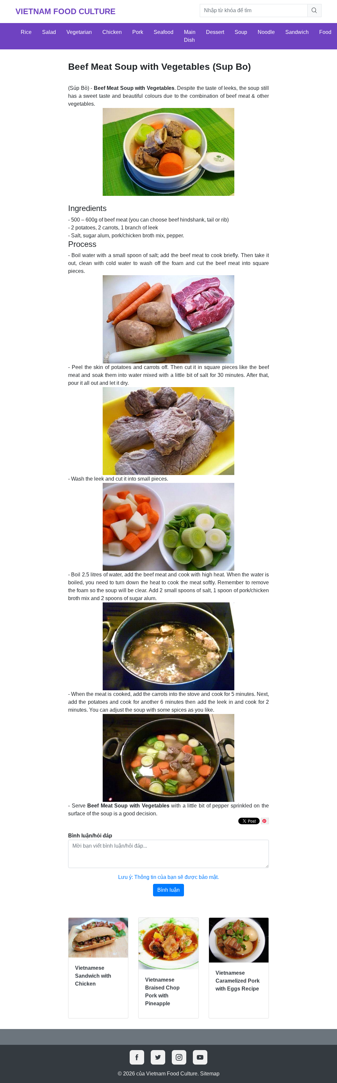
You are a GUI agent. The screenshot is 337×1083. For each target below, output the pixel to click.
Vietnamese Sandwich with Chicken (93, 976)
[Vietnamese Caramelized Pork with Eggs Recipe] (239, 940)
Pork (137, 32)
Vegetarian (79, 32)
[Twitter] (158, 1057)
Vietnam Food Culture (65, 11)
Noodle (266, 32)
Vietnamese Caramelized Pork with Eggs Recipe (238, 980)
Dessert (215, 32)
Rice (26, 32)
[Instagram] (179, 1057)
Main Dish (189, 36)
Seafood (163, 32)
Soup (241, 32)
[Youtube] (200, 1057)
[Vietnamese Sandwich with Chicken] (98, 938)
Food (325, 32)
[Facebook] (137, 1057)
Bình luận (168, 890)
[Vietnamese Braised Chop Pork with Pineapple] (168, 943)
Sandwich (297, 32)
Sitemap (210, 1073)
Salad (49, 32)
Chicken (112, 32)
